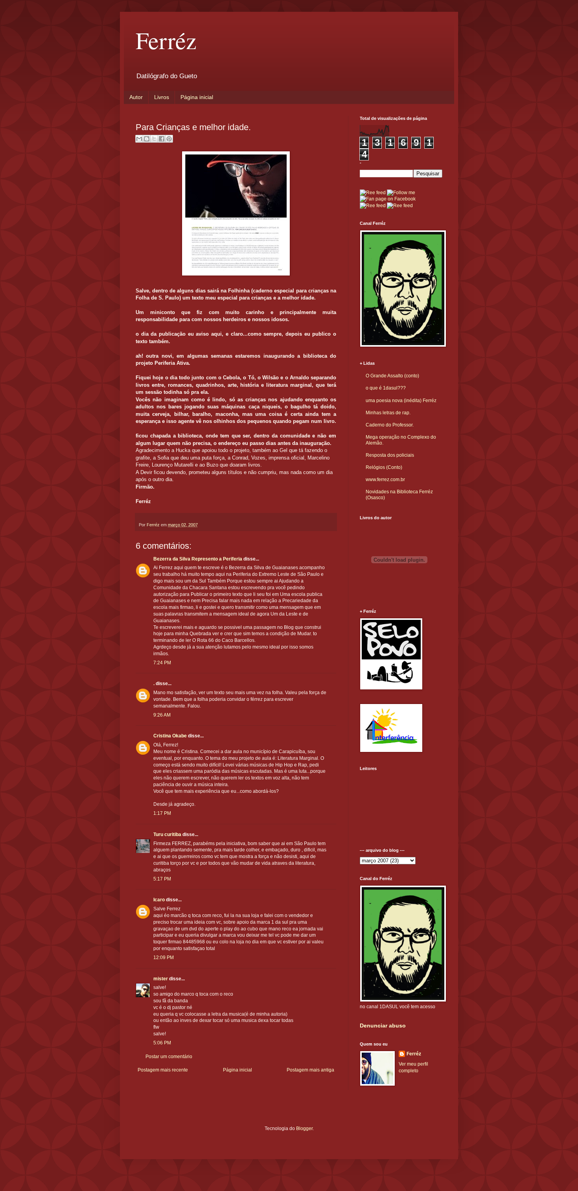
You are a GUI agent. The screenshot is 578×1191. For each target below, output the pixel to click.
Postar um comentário (168, 1056)
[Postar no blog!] (147, 139)
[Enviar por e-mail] (139, 139)
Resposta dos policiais (390, 455)
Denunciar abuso (383, 1025)
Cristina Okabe (170, 736)
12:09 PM (163, 957)
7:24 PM (162, 662)
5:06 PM (162, 1043)
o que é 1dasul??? (386, 388)
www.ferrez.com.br (385, 479)
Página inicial (196, 97)
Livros (161, 97)
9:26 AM (162, 715)
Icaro (159, 899)
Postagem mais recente (163, 1070)
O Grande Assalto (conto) (392, 376)
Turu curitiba (167, 834)
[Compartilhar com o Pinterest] (169, 139)
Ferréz (166, 40)
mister (160, 978)
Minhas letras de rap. (388, 412)
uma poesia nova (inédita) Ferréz (401, 400)
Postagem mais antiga (310, 1070)
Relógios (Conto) (384, 467)
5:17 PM (162, 879)
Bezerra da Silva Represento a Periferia (197, 559)
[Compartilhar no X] (154, 139)
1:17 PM (162, 813)
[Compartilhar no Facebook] (162, 139)
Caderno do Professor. (390, 425)
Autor (136, 97)
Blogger (304, 1128)
